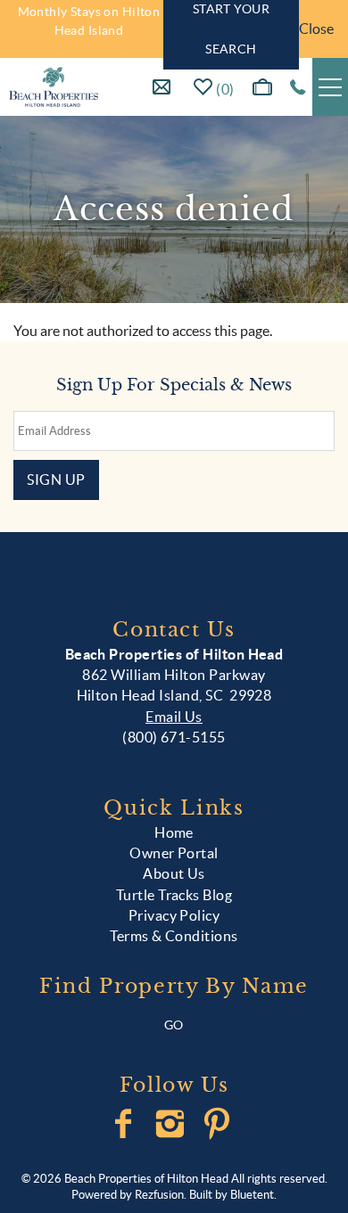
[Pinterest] (219, 1123)
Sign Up (56, 479)
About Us (174, 873)
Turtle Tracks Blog (174, 895)
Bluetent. (253, 1194)
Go (174, 1025)
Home (174, 832)
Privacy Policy (174, 915)
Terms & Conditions (174, 936)
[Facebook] (125, 1123)
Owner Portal (174, 853)
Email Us (174, 717)
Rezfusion (159, 1194)
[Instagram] (172, 1123)
